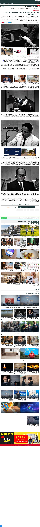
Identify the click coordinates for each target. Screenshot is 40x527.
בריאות (18, 5)
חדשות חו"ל (30, 6)
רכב (12, 5)
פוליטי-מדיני (29, 5)
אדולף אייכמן (37, 210)
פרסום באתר (27, 445)
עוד (8, 445)
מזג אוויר (26, 6)
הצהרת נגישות (12, 445)
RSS (15, 445)
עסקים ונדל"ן (6, 5)
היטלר (28, 210)
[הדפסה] (4, 22)
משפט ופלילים (25, 5)
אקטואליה (36, 6)
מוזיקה (21, 5)
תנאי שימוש (18, 445)
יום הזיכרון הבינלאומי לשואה (33, 59)
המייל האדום (3, 3)
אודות (30, 445)
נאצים (25, 210)
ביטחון (33, 6)
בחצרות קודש (34, 5)
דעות (15, 5)
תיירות (10, 5)
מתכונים (2, 5)
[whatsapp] (6, 22)
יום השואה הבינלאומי (20, 210)
